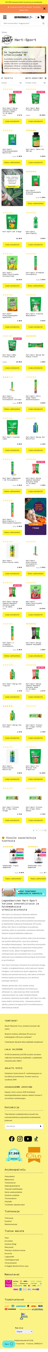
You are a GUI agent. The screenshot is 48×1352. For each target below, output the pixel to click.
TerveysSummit (11, 1263)
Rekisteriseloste (11, 1224)
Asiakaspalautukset (12, 1186)
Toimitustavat (10, 1183)
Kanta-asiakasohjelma (13, 1192)
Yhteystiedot (10, 1176)
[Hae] (43, 23)
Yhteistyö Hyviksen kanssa (15, 1250)
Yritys (7, 1238)
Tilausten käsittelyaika (13, 1189)
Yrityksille (8, 1201)
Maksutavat (9, 1179)
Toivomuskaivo (11, 1198)
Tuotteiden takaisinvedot (15, 1205)
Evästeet (8, 1221)
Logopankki (9, 1257)
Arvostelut (9, 1241)
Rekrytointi (9, 1247)
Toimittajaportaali (12, 1260)
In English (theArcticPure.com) (16, 1266)
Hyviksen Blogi (10, 1244)
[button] (42, 17)
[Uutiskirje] (40, 1126)
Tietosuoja (9, 1218)
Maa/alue (19, 1328)
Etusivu (4, 32)
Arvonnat (8, 1253)
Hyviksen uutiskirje (12, 1195)
